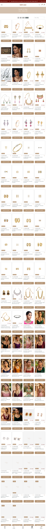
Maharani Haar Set (17, 84)
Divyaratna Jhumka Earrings (39, 449)
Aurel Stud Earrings (38, 424)
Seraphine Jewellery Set (38, 473)
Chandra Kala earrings (16, 61)
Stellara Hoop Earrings (5, 37)
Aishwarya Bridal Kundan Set (5, 61)
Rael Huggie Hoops (6, 302)
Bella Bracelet (27, 448)
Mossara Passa (5, 472)
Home (20, 10)
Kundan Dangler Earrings (39, 85)
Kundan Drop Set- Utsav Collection (5, 327)
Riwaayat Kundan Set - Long (17, 473)
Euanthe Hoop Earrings (27, 61)
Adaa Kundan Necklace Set (27, 376)
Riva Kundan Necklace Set (38, 376)
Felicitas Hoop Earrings (16, 255)
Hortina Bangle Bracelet (39, 497)
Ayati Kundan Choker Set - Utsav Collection (28, 37)
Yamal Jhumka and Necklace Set (40, 303)
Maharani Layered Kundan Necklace (6, 424)
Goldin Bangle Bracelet (5, 521)
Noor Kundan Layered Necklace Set (39, 352)
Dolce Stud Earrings (15, 449)
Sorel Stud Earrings (4, 449)
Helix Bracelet (16, 132)
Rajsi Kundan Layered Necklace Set (39, 327)
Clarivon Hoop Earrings (27, 158)
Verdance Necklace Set (4, 85)
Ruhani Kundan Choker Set (27, 352)
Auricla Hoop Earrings (38, 255)
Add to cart (6, 40)
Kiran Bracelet (16, 157)
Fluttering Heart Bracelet (17, 37)
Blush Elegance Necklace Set (16, 303)
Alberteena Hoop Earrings (16, 206)
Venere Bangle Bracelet (27, 85)
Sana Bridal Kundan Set (38, 109)
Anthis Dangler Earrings (5, 133)
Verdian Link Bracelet (26, 497)
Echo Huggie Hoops (28, 229)
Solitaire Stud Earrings (39, 158)
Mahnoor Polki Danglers (27, 521)
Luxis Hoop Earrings (26, 279)
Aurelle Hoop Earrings (4, 158)
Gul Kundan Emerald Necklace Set (40, 400)
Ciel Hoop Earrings (17, 278)
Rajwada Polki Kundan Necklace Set (17, 424)
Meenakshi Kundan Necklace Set (17, 376)
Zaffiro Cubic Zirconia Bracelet (40, 37)
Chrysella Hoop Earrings (39, 61)
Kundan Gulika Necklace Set (5, 376)
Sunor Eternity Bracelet (5, 497)
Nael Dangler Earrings (27, 133)
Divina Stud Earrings (26, 424)
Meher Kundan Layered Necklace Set (17, 400)
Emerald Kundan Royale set (5, 400)
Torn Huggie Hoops (40, 278)
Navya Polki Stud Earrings (39, 521)
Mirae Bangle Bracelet (15, 327)
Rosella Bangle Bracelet (16, 521)
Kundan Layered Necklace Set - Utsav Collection (28, 303)
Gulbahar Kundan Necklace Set (28, 400)
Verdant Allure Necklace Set (27, 473)
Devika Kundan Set (28, 108)
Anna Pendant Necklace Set (5, 109)
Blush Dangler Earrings (16, 109)
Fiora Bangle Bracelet (15, 497)
